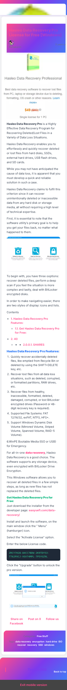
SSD (40, 645)
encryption (38, 641)
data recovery (23, 641)
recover (21, 645)
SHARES (33, 344)
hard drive (51, 641)
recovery (32, 645)
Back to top (60, 671)
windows (49, 645)
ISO (60, 641)
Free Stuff (42, 636)
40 (14, 339)
